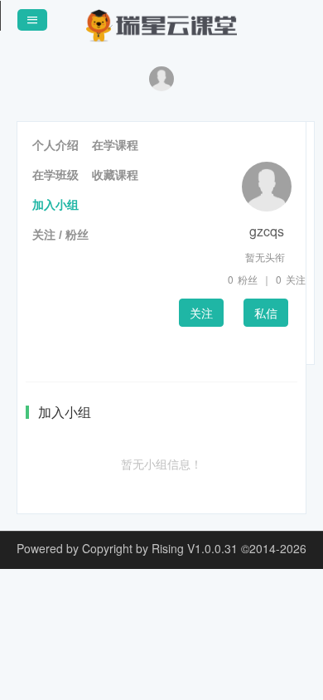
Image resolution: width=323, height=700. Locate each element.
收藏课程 (115, 175)
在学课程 (115, 145)
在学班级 (55, 175)
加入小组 (55, 204)
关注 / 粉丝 (60, 234)
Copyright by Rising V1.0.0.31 (160, 548)
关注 (201, 312)
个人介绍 (55, 145)
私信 (265, 312)
